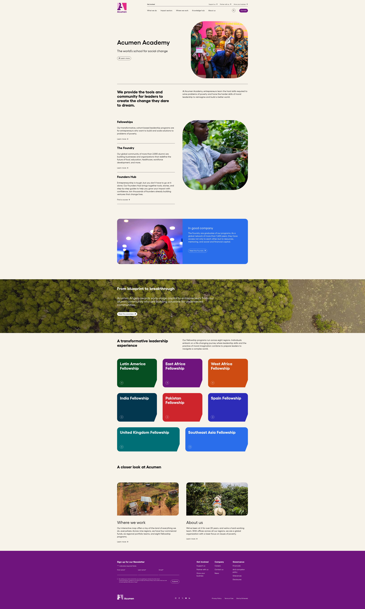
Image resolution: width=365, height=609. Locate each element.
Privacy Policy (149, 580)
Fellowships (125, 122)
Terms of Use (139, 580)
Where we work (131, 522)
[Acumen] (122, 8)
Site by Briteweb (242, 598)
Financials (237, 566)
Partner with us (202, 569)
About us (194, 522)
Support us (201, 566)
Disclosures (237, 579)
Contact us (219, 569)
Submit (175, 581)
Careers (218, 566)
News (217, 573)
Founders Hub (126, 176)
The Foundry (125, 148)
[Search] (233, 10)
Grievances (237, 576)
